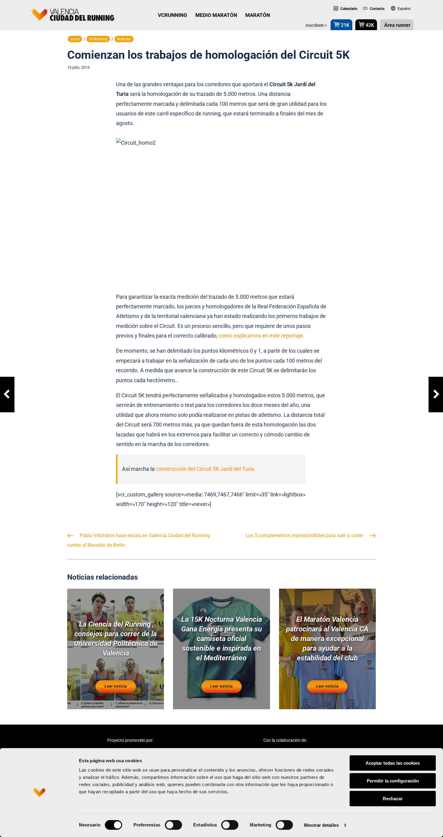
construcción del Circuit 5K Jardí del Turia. (206, 469)
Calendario (348, 9)
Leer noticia (116, 686)
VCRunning (98, 39)
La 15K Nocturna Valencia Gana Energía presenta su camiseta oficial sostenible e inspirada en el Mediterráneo (221, 638)
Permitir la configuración (393, 780)
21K (344, 25)
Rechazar (393, 798)
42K (369, 25)
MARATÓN (257, 15)
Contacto (376, 9)
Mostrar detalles (321, 825)
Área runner (396, 25)
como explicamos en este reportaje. (261, 335)
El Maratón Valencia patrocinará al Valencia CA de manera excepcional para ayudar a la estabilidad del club (327, 638)
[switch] (173, 825)
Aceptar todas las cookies (393, 763)
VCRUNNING (172, 15)
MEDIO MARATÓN (216, 15)
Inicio (75, 39)
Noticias (124, 39)
